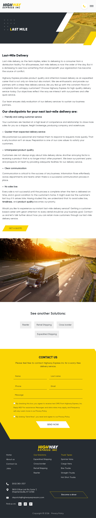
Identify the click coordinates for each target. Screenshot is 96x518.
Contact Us (11, 464)
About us (10, 459)
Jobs (8, 468)
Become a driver (68, 495)
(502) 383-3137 (19, 484)
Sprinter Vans (67, 459)
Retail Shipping (44, 325)
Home (9, 455)
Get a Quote (15, 228)
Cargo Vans (66, 464)
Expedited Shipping (47, 334)
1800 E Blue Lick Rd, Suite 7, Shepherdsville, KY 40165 (24, 491)
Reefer (25, 325)
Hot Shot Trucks (68, 477)
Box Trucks (66, 468)
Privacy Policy (41, 411)
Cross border (65, 325)
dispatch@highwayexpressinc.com (28, 498)
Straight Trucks (68, 473)
